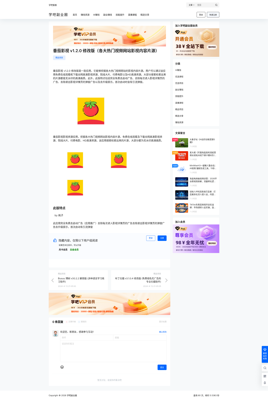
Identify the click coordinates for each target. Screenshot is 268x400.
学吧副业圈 (71, 395)
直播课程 (179, 103)
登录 (201, 15)
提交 (162, 367)
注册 (162, 238)
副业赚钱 (179, 89)
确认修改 (163, 332)
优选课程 (179, 76)
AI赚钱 (178, 70)
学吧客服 (53, 5)
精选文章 (179, 116)
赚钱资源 (179, 122)
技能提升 (179, 96)
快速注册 (213, 15)
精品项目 (59, 57)
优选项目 (179, 83)
